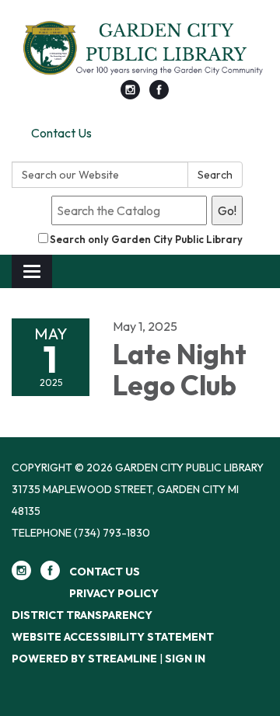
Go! (227, 210)
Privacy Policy (114, 593)
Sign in (185, 659)
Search (215, 175)
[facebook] (159, 95)
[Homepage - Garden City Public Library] (140, 48)
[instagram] (130, 95)
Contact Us (61, 133)
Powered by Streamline (84, 659)
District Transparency (82, 615)
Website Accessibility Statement (113, 637)
